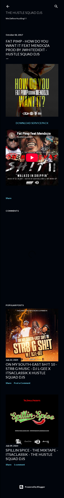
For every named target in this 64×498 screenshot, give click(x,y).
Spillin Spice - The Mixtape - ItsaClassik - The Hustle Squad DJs (32, 454)
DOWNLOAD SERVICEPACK (32, 122)
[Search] (56, 5)
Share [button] (8, 198)
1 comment (19, 464)
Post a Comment (22, 383)
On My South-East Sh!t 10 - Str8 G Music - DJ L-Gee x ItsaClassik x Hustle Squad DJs (31, 370)
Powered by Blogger (35, 487)
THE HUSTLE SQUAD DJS (24, 13)
